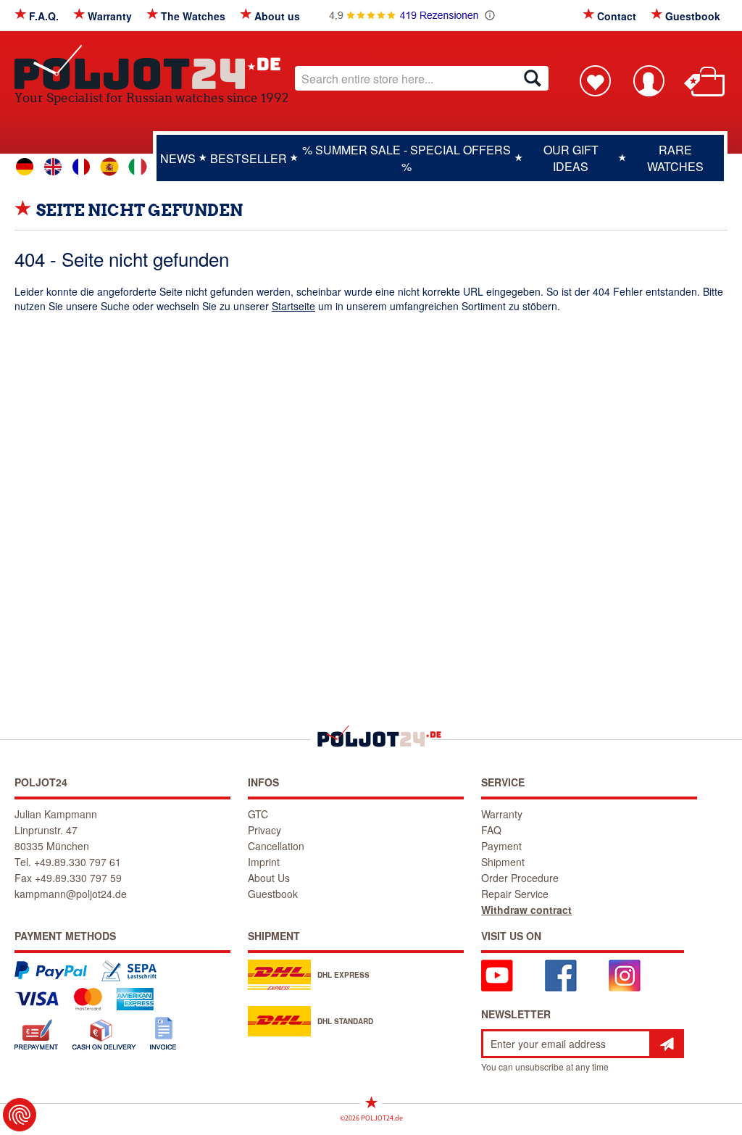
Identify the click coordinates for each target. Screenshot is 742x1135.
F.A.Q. (44, 16)
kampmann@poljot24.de (70, 893)
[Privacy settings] (19, 1114)
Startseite (293, 306)
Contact (616, 16)
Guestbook (692, 16)
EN (53, 167)
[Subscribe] (666, 1043)
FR (81, 167)
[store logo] (151, 67)
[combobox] (422, 78)
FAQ (491, 830)
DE (24, 167)
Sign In (648, 80)
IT (138, 167)
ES (109, 167)
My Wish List (595, 80)
